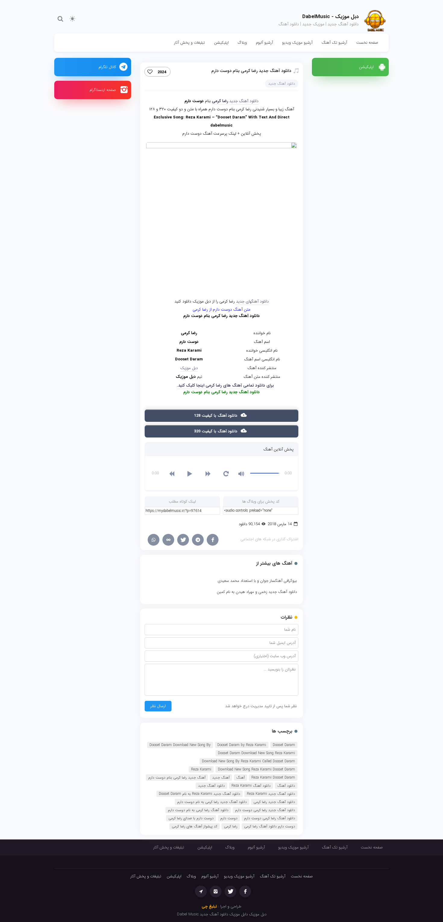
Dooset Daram (284, 745)
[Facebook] (212, 540)
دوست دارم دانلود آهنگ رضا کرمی (269, 826)
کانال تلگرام (107, 67)
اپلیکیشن (221, 42)
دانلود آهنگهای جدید (252, 301)
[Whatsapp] (153, 540)
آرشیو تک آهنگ (334, 42)
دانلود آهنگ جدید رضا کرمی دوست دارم (265, 810)
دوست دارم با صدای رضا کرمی (191, 818)
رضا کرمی (220, 101)
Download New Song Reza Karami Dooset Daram (256, 769)
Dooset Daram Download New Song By (180, 745)
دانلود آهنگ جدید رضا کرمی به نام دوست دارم (212, 802)
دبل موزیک (189, 368)
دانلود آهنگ (286, 786)
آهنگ (240, 777)
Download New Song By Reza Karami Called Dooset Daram (248, 761)
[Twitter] (183, 540)
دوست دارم (228, 818)
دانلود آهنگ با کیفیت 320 (216, 431)
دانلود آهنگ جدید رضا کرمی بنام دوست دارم (251, 70)
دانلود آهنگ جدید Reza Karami (271, 794)
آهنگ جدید (221, 777)
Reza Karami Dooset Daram (273, 777)
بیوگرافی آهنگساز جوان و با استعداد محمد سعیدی (257, 581)
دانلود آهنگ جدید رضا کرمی (274, 802)
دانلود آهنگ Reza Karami (251, 786)
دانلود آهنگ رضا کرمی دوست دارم (269, 818)
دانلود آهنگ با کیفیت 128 (216, 415)
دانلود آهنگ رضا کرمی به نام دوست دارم (198, 810)
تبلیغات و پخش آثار (189, 42)
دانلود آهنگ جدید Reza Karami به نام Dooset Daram (199, 794)
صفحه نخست (367, 42)
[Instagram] (216, 891)
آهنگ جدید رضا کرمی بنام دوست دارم (177, 777)
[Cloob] (168, 540)
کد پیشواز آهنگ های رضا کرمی (194, 826)
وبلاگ (242, 42)
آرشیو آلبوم (264, 42)
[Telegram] (198, 540)
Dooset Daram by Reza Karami (241, 745)
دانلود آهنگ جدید (281, 83)
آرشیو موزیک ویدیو (297, 42)
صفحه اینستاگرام (103, 90)
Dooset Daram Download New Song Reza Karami (256, 753)
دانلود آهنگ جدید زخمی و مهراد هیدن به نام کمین (257, 592)
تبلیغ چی (209, 906)
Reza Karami (201, 769)
